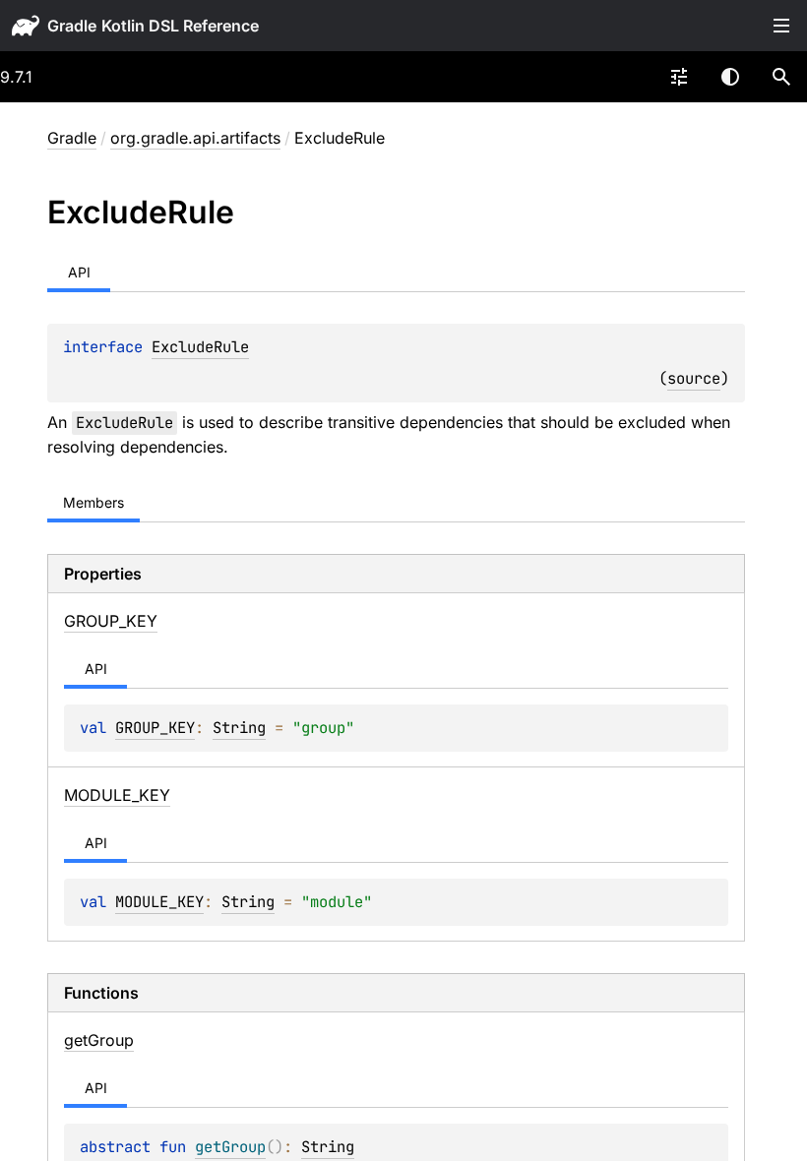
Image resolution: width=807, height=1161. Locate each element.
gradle (71, 25)
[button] (781, 76)
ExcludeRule (200, 346)
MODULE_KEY (159, 901)
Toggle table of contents (781, 25)
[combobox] (679, 76)
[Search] (781, 76)
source (693, 378)
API (79, 272)
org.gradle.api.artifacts (195, 138)
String (239, 727)
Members (93, 502)
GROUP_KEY (155, 727)
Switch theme (730, 76)
